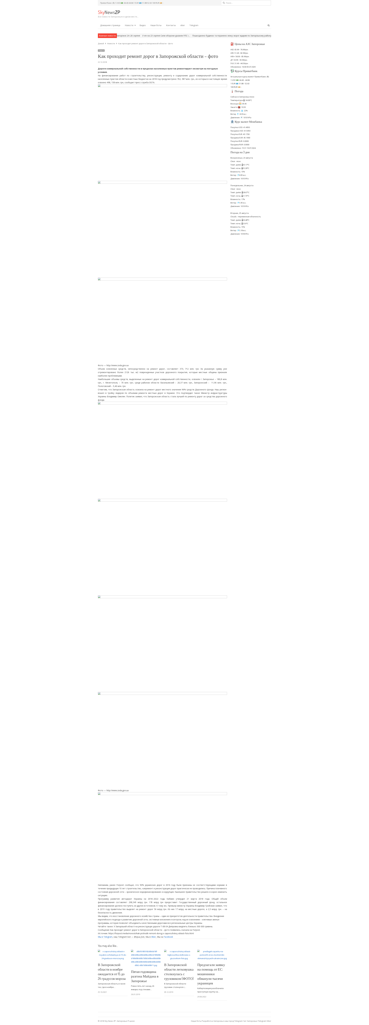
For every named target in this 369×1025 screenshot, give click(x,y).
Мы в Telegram (105, 936)
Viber (153, 936)
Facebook (168, 936)
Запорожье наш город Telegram (228, 1021)
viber (182, 25)
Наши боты (155, 25)
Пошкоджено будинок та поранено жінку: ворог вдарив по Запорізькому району (178, 35)
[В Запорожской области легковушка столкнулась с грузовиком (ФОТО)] (179, 951)
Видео (143, 25)
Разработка (207, 1021)
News (109, 12)
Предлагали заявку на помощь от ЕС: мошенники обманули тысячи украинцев (211, 973)
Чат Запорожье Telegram (254, 1021)
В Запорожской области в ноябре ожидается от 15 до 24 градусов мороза (112, 971)
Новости (129, 25)
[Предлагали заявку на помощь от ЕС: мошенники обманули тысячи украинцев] (212, 951)
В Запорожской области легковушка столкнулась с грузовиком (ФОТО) (179, 971)
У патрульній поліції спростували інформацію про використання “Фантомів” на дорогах (263, 35)
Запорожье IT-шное (126, 1021)
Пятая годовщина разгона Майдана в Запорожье (144, 976)
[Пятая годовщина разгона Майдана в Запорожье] (146, 951)
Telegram (193, 25)
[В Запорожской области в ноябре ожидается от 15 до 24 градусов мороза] (113, 951)
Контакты (171, 25)
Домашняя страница (110, 25)
